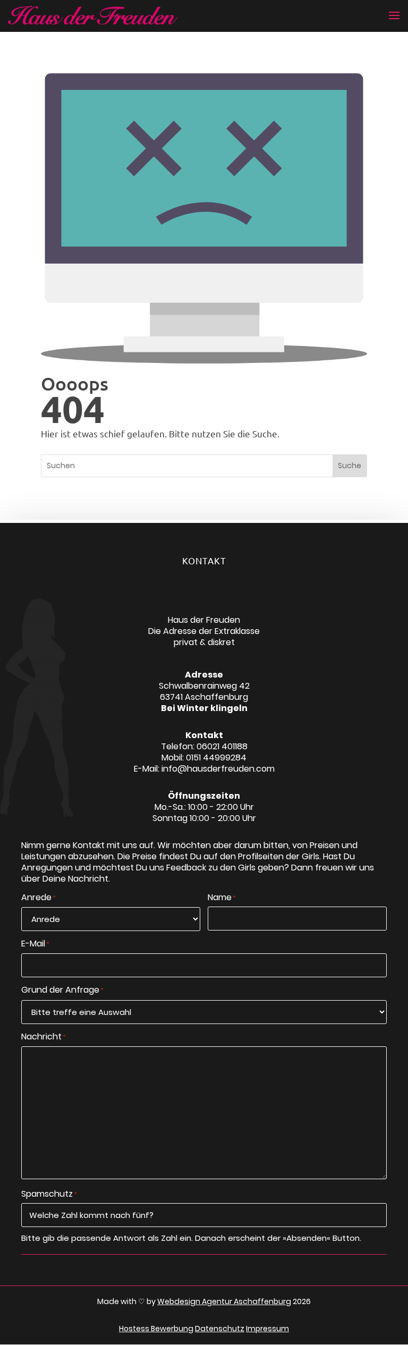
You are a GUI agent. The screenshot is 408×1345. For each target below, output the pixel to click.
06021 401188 (222, 746)
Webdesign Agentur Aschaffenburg (224, 1301)
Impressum (267, 1328)
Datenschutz (219, 1328)
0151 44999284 (216, 757)
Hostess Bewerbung (156, 1328)
